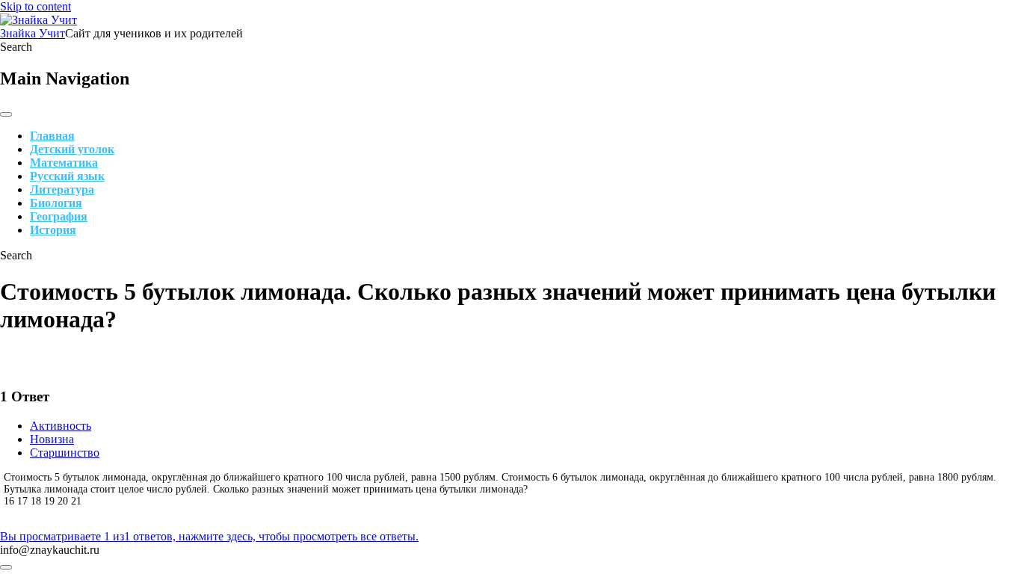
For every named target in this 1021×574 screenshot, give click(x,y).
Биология (56, 203)
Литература (62, 189)
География (58, 216)
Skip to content (35, 6)
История (53, 229)
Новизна (52, 439)
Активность (60, 425)
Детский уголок (72, 149)
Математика (64, 162)
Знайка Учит (32, 33)
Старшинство (64, 452)
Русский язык (67, 176)
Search (16, 46)
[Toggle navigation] (6, 114)
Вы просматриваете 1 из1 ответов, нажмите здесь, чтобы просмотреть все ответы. (209, 536)
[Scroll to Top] (6, 567)
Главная (52, 135)
